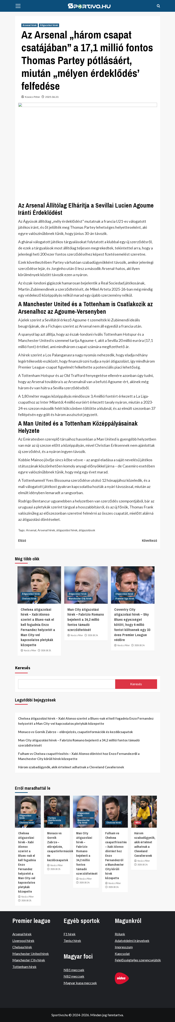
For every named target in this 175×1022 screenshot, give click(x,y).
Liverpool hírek (23, 941)
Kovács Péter (32, 96)
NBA (138, 822)
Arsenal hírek (29, 25)
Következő (149, 540)
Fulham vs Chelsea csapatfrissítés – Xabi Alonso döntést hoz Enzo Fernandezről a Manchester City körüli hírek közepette (79, 756)
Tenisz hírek (72, 941)
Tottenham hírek (24, 967)
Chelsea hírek (29, 598)
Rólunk (120, 934)
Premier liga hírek (124, 598)
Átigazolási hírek (49, 25)
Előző (22, 540)
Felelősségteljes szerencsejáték (138, 960)
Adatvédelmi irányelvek (132, 941)
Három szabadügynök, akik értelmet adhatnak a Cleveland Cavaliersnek (71, 767)
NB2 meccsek (74, 976)
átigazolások (87, 530)
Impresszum (124, 947)
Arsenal (31, 530)
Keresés (22, 667)
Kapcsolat (122, 954)
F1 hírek (70, 934)
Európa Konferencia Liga (54, 820)
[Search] (158, 6)
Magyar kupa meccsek (80, 983)
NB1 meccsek (74, 970)
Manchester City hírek (80, 598)
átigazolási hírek (66, 530)
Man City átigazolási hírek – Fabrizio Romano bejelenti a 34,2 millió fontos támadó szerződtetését (85, 619)
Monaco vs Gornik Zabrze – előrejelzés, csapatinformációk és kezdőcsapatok (75, 732)
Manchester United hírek (30, 954)
